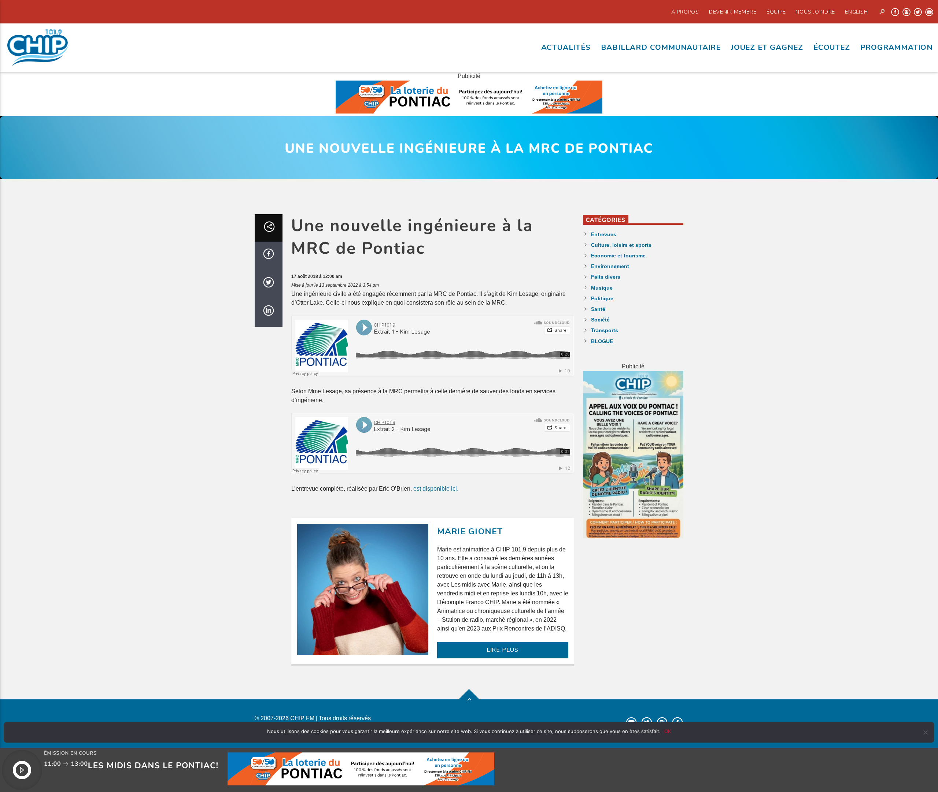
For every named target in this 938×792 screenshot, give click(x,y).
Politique (602, 298)
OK (667, 731)
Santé (598, 309)
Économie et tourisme (618, 256)
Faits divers (605, 277)
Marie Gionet (470, 531)
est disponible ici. (435, 489)
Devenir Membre (733, 11)
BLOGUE (602, 341)
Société (600, 320)
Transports (604, 330)
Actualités (566, 47)
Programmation (896, 47)
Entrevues (603, 234)
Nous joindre (815, 11)
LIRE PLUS (502, 650)
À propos (685, 11)
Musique (602, 288)
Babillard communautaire (661, 47)
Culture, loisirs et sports (621, 245)
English (856, 11)
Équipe (776, 11)
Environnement (610, 266)
